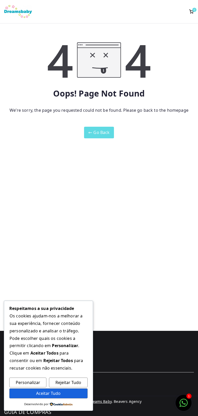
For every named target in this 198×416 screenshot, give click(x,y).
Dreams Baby (100, 401)
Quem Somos (17, 379)
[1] (183, 405)
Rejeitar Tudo (68, 382)
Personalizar (28, 382)
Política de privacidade (27, 396)
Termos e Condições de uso (31, 388)
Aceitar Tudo (48, 393)
